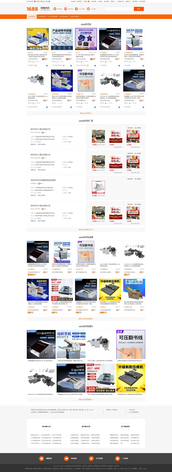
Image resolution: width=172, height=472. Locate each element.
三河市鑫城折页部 (35, 438)
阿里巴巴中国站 (47, 468)
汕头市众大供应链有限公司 (81, 59)
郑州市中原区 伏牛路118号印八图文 (44, 139)
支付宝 (122, 468)
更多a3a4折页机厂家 (85, 229)
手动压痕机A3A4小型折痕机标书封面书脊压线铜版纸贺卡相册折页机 (110, 303)
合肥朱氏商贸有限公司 (137, 435)
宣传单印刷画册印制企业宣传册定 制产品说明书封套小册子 (61, 55)
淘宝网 (61, 468)
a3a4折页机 (114, 410)
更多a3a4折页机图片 (85, 399)
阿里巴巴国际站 (37, 468)
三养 (121, 443)
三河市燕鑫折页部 (46, 438)
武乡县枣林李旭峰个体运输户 (117, 440)
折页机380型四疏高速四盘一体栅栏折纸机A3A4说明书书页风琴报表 (134, 55)
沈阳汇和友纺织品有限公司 (127, 438)
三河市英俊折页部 (56, 443)
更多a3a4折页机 (85, 113)
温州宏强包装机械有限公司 (57, 100)
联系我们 (110, 466)
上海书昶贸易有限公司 (33, 59)
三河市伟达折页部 (46, 440)
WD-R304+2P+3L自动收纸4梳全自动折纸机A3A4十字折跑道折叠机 (109, 97)
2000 (69, 142)
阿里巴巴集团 (28, 468)
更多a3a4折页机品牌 (85, 319)
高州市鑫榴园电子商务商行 (81, 100)
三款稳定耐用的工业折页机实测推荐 (79, 438)
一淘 (74, 468)
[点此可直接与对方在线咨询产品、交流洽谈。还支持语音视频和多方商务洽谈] (47, 66)
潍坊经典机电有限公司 (105, 59)
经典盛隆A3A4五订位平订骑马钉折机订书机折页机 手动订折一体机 (134, 97)
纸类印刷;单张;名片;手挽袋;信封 (44, 187)
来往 (126, 468)
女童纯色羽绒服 (124, 435)
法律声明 (84, 466)
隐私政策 (96, 466)
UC (118, 468)
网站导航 (116, 466)
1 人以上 (38, 193)
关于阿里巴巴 (103, 466)
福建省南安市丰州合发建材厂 (117, 435)
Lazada (145, 468)
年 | (44, 132)
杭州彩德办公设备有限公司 (33, 100)
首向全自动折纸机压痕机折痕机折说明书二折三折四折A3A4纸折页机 (133, 303)
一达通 (139, 468)
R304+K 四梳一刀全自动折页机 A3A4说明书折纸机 (38, 97)
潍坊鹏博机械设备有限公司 (58, 310)
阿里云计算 (98, 468)
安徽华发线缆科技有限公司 (117, 443)
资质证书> (33, 144)
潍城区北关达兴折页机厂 (37, 435)
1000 (69, 193)
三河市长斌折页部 (56, 438)
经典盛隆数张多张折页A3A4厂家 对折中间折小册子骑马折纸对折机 (109, 55)
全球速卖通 (55, 468)
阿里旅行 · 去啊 (80, 468)
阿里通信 (109, 468)
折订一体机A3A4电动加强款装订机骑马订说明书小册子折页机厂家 (62, 303)
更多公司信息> (42, 144)
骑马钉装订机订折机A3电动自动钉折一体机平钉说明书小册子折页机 (37, 55)
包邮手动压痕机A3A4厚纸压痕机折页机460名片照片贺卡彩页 (86, 97)
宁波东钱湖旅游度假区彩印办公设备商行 (106, 310)
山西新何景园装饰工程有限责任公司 (119, 438)
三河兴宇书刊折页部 (36, 443)
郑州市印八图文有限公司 (40, 129)
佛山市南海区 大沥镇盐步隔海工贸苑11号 (45, 190)
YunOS (104, 468)
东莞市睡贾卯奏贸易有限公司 (129, 59)
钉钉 (129, 468)
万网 (114, 468)
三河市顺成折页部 (35, 440)
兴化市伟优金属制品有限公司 (128, 440)
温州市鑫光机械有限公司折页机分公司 (51, 435)
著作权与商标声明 (76, 466)
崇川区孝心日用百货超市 (137, 440)
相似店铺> (130, 128)
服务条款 (90, 466)
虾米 (93, 468)
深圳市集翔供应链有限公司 (130, 310)
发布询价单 (132, 410)
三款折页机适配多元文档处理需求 (100, 443)
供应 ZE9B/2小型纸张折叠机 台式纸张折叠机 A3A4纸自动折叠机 (62, 97)
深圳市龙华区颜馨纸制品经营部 (43, 180)
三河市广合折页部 (56, 435)
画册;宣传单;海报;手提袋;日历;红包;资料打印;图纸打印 (46, 136)
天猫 (65, 468)
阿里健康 (134, 468)
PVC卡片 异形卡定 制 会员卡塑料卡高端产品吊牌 (85, 55)
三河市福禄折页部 (56, 440)
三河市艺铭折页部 (46, 443)
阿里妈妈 (88, 468)
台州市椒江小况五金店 (137, 443)
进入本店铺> (137, 128)
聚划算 (70, 468)
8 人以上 (38, 142)
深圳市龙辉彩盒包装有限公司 (57, 59)
